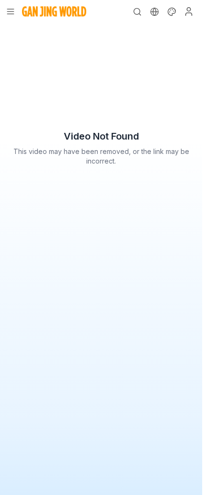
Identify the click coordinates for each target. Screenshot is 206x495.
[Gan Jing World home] (54, 11)
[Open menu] (10, 11)
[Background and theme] (171, 11)
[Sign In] (188, 11)
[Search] (137, 11)
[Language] (154, 11)
